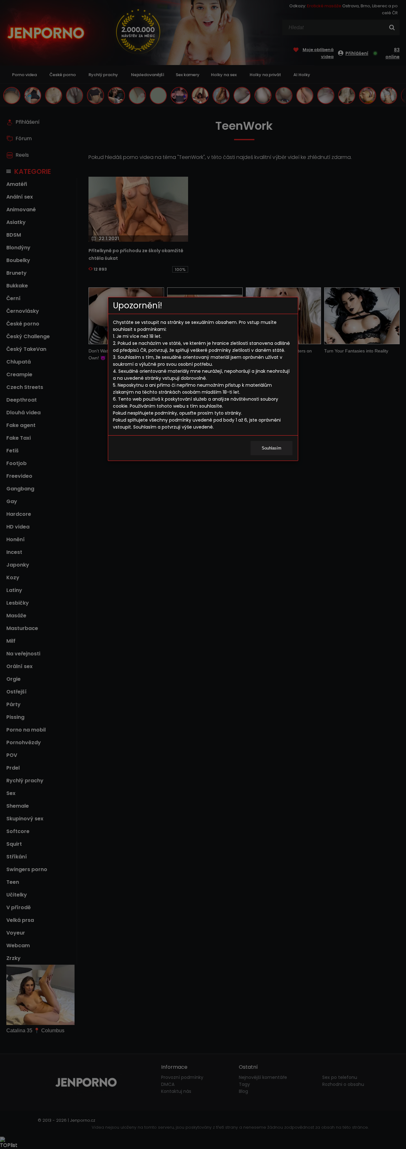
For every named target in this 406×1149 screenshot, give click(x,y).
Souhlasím (271, 448)
